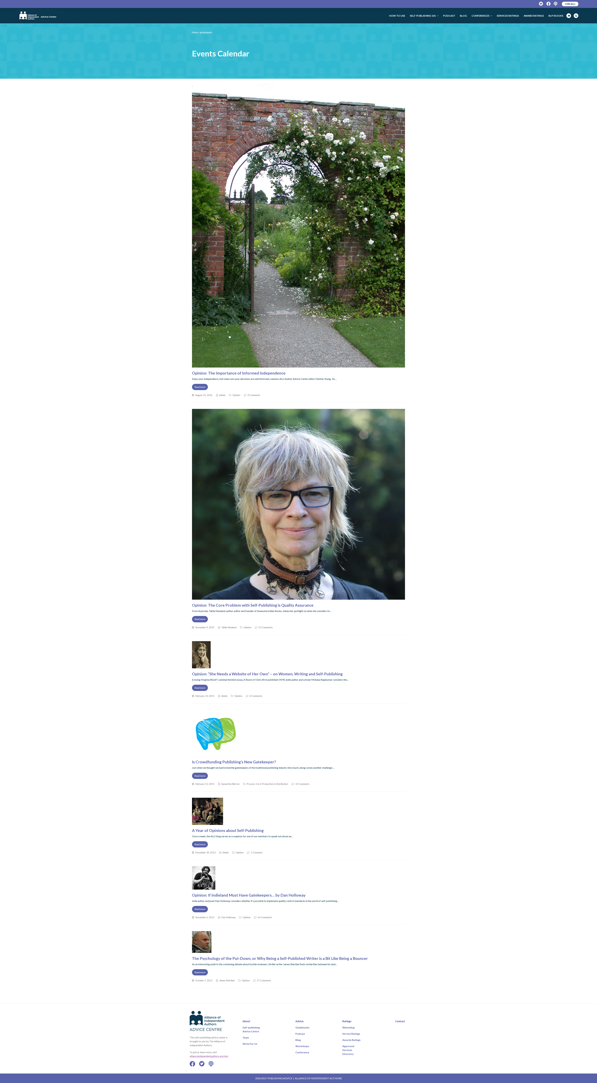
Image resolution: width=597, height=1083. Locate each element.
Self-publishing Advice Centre (251, 1029)
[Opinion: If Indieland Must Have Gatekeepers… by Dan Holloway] (203, 887)
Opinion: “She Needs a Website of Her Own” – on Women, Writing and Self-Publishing (267, 673)
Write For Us (250, 1043)
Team (246, 1037)
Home (195, 32)
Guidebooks (302, 1027)
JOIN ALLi (570, 3)
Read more (199, 387)
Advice (299, 1021)
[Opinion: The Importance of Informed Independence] (298, 365)
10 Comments (302, 783)
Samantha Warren (230, 783)
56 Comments (265, 917)
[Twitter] (541, 4)
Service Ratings (351, 1033)
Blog (298, 1039)
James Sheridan (227, 980)
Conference (302, 1052)
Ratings (347, 1021)
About (246, 1021)
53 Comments (266, 627)
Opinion (236, 395)
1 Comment (256, 852)
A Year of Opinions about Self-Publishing (228, 830)
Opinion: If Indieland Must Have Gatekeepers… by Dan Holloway (248, 895)
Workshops (302, 1046)
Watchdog (348, 1027)
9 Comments (254, 395)
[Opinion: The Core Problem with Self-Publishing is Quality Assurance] (298, 597)
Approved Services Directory (348, 1050)
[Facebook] (548, 4)
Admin (222, 395)
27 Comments (264, 980)
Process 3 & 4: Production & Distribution (267, 783)
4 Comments (256, 695)
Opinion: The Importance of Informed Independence (238, 373)
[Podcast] (556, 4)
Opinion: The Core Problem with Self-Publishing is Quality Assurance (252, 605)
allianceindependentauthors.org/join (209, 1056)
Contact (400, 1021)
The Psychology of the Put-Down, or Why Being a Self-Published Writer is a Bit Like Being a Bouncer (280, 958)
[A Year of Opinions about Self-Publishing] (207, 823)
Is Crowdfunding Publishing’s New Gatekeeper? (234, 761)
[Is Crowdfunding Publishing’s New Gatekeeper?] (215, 754)
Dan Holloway (228, 917)
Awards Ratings (351, 1039)
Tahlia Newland (228, 627)
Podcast (300, 1033)
